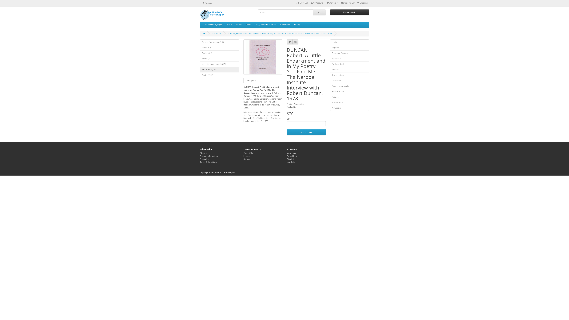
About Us (204, 153)
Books (239, 24)
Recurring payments (340, 86)
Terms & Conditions (208, 162)
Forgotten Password (340, 53)
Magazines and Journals (266, 24)
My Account (337, 58)
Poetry (297, 24)
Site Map (247, 159)
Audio (229, 24)
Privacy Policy (205, 159)
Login (334, 42)
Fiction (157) (207, 58)
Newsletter (336, 108)
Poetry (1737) (207, 75)
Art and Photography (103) (213, 42)
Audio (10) (206, 47)
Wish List (335, 69)
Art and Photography (213, 24)
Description (251, 80)
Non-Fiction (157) (209, 69)
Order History (338, 75)
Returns (335, 97)
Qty (288, 119)
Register (335, 47)
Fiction (248, 24)
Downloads (337, 80)
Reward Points (338, 91)
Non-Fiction (285, 24)
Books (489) (207, 53)
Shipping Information (209, 156)
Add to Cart (306, 132)
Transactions (337, 102)
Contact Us (248, 153)
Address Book (338, 64)
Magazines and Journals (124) (214, 64)
